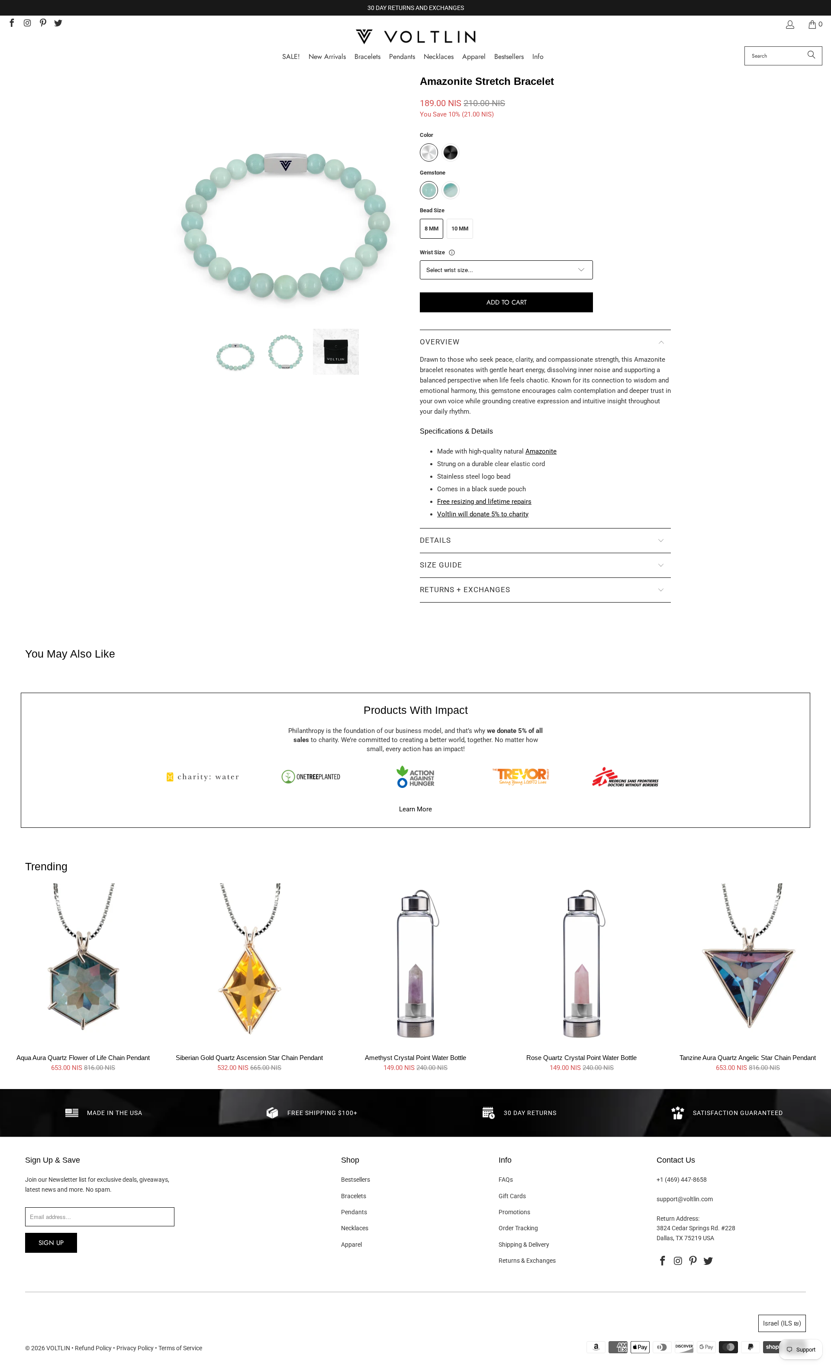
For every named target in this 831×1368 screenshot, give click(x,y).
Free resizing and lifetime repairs (484, 502)
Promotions (514, 1212)
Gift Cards (512, 1196)
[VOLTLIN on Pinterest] (42, 24)
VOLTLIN (58, 1348)
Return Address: (678, 1218)
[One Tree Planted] (310, 776)
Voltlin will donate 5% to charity (482, 514)
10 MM (459, 228)
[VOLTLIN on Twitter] (58, 24)
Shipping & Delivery (524, 1244)
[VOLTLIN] (415, 37)
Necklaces (354, 1228)
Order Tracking (518, 1228)
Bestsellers (355, 1179)
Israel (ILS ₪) (782, 1323)
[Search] (811, 55)
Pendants (354, 1212)
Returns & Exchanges (527, 1260)
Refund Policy (93, 1348)
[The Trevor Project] (520, 776)
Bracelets (353, 1196)
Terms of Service (180, 1348)
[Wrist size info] (451, 252)
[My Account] (789, 24)
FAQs (506, 1179)
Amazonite (541, 451)
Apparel (351, 1244)
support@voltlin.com (685, 1199)
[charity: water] (205, 776)
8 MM (431, 228)
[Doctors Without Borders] (625, 776)
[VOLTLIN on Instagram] (27, 24)
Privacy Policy (135, 1348)
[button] (538, 57)
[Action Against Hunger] (415, 776)
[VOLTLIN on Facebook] (11, 24)
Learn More (415, 809)
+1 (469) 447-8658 (682, 1179)
